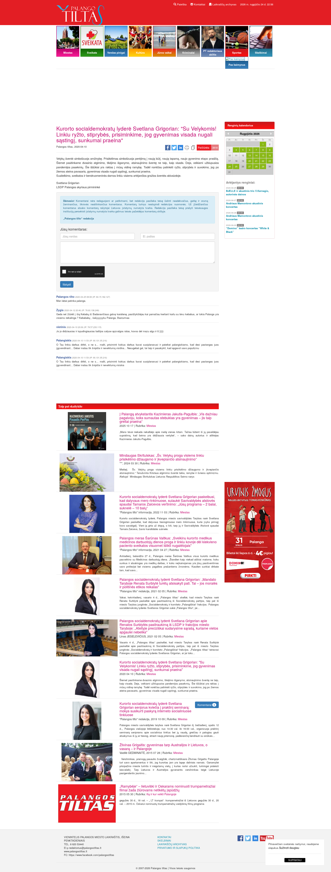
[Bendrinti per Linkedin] (180, 147)
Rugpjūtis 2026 (250, 134)
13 (249, 155)
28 (256, 166)
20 (249, 160)
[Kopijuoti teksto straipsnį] (193, 147)
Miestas (151, 426)
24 (229, 166)
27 (249, 166)
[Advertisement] (165, 97)
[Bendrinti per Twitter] (174, 147)
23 (270, 160)
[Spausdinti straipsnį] (186, 147)
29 (263, 166)
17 (229, 160)
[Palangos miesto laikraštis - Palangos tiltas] (81, 12)
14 (256, 155)
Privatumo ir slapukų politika (178, 848)
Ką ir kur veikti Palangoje (161, 794)
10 (229, 155)
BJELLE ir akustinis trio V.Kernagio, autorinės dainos (247, 192)
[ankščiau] (228, 133)
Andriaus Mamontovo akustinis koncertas (244, 205)
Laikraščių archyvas (224, 4)
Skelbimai (164, 840)
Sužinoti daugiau (289, 848)
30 (270, 166)
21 (256, 160)
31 (229, 171)
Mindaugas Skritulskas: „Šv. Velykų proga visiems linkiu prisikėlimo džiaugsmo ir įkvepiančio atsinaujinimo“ (162, 457)
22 (263, 160)
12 (243, 155)
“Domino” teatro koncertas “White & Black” (247, 230)
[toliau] (271, 133)
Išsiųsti (67, 284)
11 (236, 155)
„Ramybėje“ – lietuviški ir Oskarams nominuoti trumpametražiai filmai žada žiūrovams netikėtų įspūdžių (167, 788)
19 (243, 160)
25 (236, 166)
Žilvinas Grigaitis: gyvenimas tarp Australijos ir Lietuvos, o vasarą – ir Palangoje (163, 746)
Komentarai (206, 705)
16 (270, 155)
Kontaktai (199, 4)
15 (263, 155)
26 (243, 166)
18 (236, 160)
